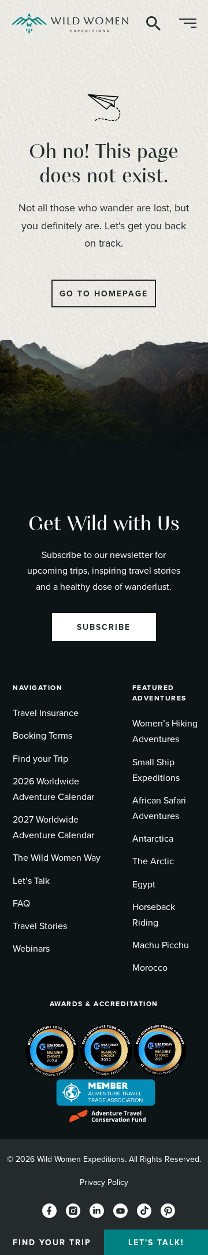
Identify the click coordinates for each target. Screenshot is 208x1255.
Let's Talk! (156, 1242)
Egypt (143, 884)
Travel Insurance (46, 712)
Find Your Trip (52, 1242)
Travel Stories (40, 925)
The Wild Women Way (57, 857)
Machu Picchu (160, 944)
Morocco (150, 967)
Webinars (31, 948)
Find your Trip (40, 758)
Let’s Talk (31, 880)
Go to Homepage (104, 293)
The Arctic (153, 860)
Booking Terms (42, 735)
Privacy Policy (104, 1182)
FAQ (21, 903)
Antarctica (152, 838)
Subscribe (104, 627)
